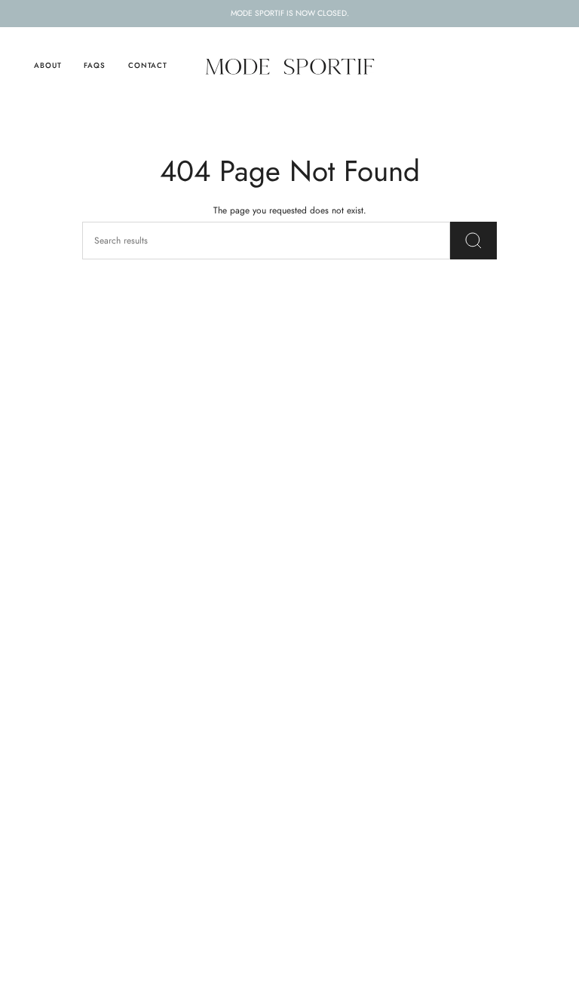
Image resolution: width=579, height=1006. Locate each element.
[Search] (473, 240)
